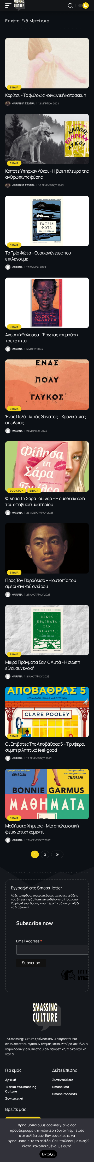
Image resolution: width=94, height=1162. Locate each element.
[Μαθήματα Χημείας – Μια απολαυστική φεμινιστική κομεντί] (47, 794)
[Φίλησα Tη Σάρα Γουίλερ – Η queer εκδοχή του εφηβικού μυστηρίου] (47, 466)
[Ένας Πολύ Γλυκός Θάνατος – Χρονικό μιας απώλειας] (47, 384)
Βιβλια (14, 87)
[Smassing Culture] (19, 5)
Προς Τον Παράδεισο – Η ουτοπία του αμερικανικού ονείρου (40, 583)
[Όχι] (87, 1140)
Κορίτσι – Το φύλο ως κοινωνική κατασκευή (45, 95)
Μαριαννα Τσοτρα (23, 103)
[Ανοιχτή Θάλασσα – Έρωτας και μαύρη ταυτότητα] (47, 303)
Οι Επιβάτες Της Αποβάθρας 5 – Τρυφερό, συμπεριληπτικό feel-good (45, 747)
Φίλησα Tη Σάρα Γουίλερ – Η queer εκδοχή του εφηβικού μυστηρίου (45, 501)
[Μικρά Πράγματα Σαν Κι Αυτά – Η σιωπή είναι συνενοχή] (47, 630)
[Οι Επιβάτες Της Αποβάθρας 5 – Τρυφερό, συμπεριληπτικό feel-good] (47, 712)
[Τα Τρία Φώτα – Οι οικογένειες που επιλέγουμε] (47, 221)
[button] (9, 5)
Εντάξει (48, 1154)
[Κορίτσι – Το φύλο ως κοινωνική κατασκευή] (47, 63)
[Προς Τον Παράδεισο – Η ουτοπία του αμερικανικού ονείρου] (47, 548)
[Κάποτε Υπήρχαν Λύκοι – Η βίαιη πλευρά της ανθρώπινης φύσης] (47, 139)
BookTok (17, 490)
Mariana (17, 267)
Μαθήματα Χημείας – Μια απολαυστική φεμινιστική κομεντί (42, 829)
